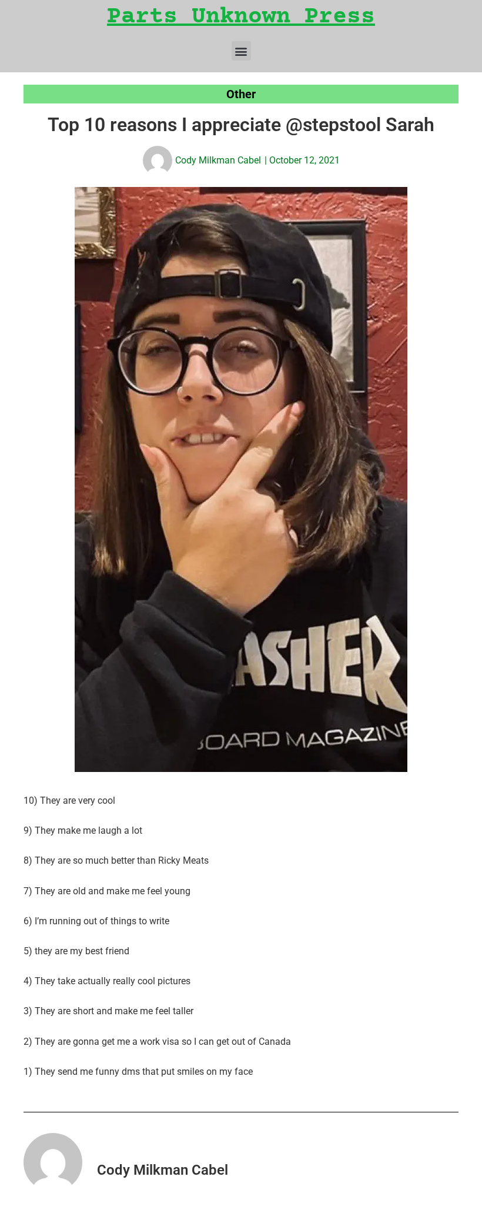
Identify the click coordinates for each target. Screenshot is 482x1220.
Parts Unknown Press (241, 17)
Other (241, 94)
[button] (241, 51)
